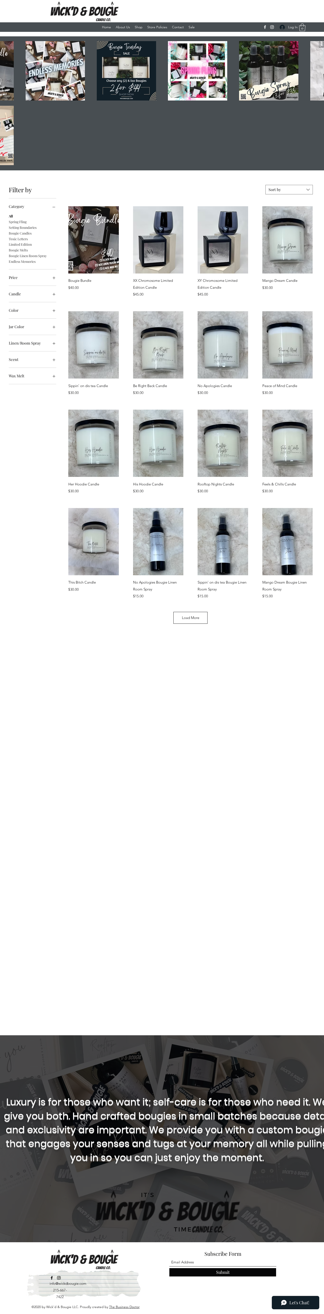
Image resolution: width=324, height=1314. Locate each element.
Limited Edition (20, 244)
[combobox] (289, 189)
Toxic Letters (18, 239)
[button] (302, 27)
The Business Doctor (124, 1307)
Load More (190, 617)
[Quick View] (93, 239)
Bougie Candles (20, 233)
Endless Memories (22, 261)
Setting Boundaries (23, 227)
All (11, 216)
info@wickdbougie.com (68, 1283)
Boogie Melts (18, 250)
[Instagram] (272, 27)
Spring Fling (18, 222)
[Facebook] (265, 27)
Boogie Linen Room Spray (28, 256)
